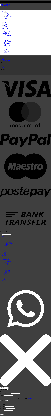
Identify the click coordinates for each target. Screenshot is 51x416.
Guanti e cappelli (7, 31)
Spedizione (4, 65)
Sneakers (7, 39)
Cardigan (5, 20)
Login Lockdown (30, 398)
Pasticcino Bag (8, 35)
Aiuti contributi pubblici (6, 60)
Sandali (7, 37)
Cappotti (7, 240)
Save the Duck (6, 51)
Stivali (7, 38)
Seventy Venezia (7, 46)
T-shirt (5, 249)
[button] (5, 10)
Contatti (3, 74)
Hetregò (5, 52)
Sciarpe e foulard (7, 30)
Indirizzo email (3, 408)
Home (3, 236)
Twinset (5, 42)
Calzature (5, 36)
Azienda (3, 57)
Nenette (5, 48)
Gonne (5, 251)
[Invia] (2, 235)
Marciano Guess (7, 273)
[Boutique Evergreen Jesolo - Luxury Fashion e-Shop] (5, 5)
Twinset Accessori (7, 43)
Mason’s (5, 274)
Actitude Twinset (7, 45)
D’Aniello (5, 49)
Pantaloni (5, 26)
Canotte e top (6, 24)
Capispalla (6, 239)
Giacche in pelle (9, 16)
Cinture (5, 32)
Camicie (5, 248)
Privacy (3, 67)
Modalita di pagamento (6, 64)
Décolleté (7, 264)
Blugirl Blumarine (7, 44)
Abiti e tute (6, 245)
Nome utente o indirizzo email (5, 393)
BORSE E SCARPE (5, 33)
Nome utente (2, 406)
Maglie (5, 19)
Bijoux (5, 29)
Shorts (5, 254)
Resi (3, 66)
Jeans (5, 27)
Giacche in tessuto (9, 17)
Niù (4, 50)
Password (2, 395)
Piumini (7, 15)
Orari (3, 59)
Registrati (1, 414)
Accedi (6, 400)
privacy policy (8, 412)
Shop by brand (5, 40)
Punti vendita (4, 58)
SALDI (3, 10)
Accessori (4, 255)
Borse (5, 34)
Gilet (7, 18)
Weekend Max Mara (7, 41)
